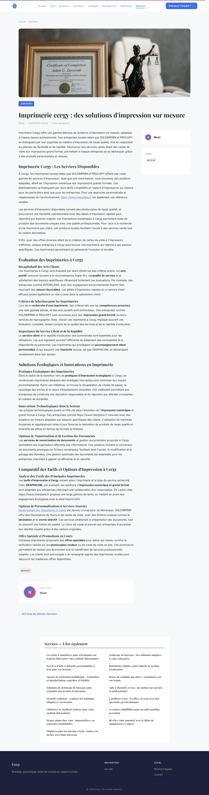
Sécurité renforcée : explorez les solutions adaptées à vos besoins (70, 700)
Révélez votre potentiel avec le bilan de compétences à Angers (131, 722)
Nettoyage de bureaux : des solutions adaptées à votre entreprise (135, 656)
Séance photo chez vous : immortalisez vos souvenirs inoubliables (71, 722)
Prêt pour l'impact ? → (181, 5)
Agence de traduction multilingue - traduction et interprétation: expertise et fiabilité (73, 678)
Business (64, 5)
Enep (16, 764)
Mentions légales (163, 769)
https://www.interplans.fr (76, 197)
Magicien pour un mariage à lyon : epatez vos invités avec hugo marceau (72, 732)
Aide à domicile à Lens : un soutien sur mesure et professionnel (135, 689)
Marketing (126, 5)
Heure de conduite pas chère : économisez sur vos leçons (135, 678)
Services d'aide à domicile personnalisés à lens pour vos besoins (71, 667)
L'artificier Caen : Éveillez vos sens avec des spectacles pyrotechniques (134, 700)
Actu (52, 5)
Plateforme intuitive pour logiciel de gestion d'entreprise (134, 667)
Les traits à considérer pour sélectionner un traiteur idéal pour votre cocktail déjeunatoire (73, 656)
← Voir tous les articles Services (38, 613)
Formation (78, 5)
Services (140, 5)
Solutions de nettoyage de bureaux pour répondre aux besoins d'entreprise (69, 689)
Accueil (42, 5)
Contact (158, 774)
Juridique (93, 5)
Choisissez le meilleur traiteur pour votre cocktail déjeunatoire (70, 711)
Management (109, 5)
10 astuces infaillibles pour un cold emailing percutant (134, 711)
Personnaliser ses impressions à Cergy (42, 510)
